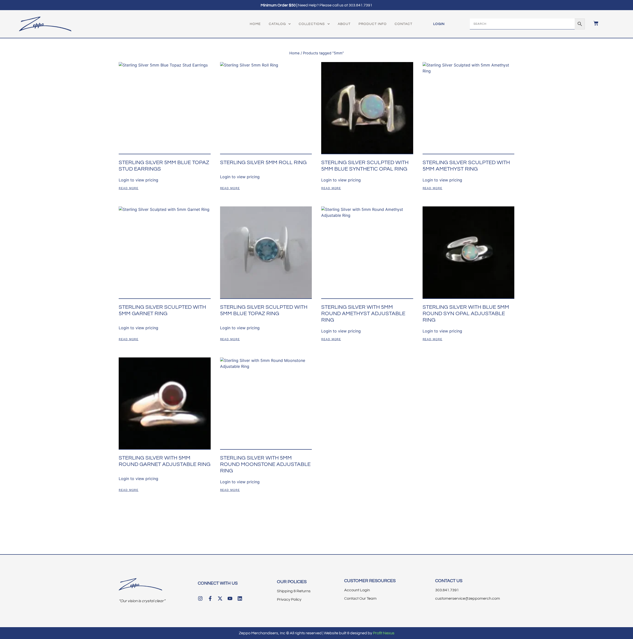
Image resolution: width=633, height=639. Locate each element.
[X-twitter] (220, 598)
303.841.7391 (360, 5)
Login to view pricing (138, 179)
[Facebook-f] (210, 598)
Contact (403, 24)
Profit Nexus (383, 633)
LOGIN (439, 24)
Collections (312, 24)
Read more (128, 188)
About (344, 24)
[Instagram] (200, 598)
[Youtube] (229, 598)
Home (255, 24)
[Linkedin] (239, 598)
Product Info (373, 24)
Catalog (277, 24)
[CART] (593, 23)
